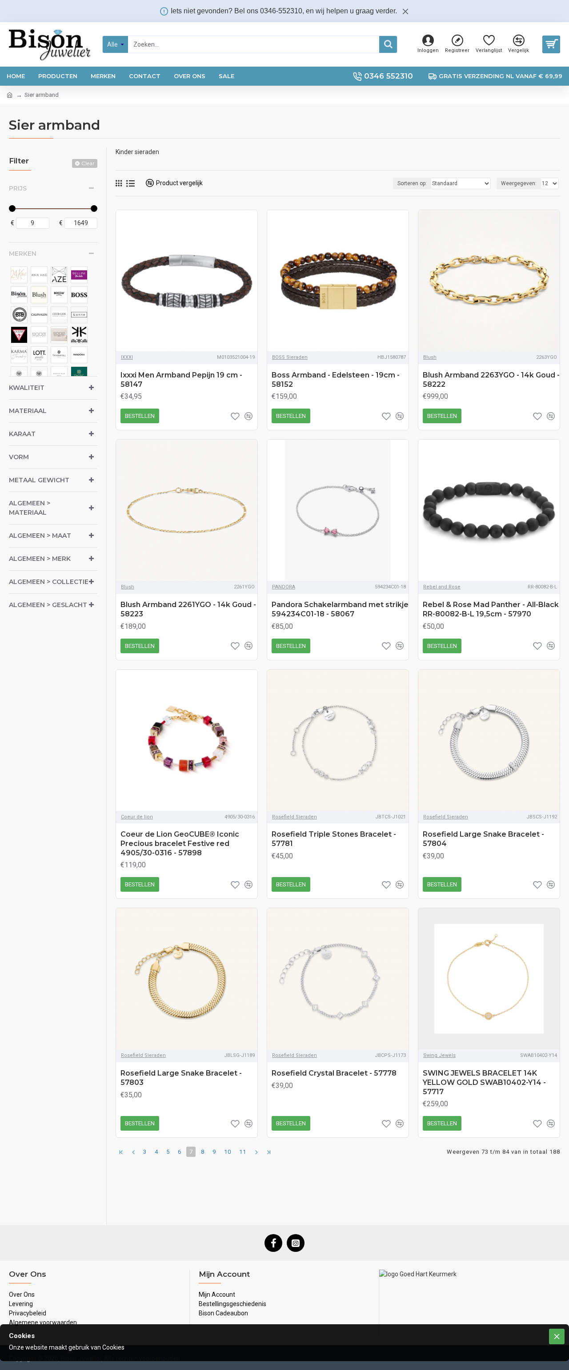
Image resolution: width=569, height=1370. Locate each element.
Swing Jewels (439, 1055)
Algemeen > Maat (40, 536)
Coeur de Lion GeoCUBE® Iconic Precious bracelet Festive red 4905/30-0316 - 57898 (179, 843)
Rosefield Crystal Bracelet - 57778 (334, 1073)
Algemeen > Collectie (48, 582)
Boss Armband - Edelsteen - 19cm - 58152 (336, 380)
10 (227, 1151)
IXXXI (127, 357)
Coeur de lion (137, 817)
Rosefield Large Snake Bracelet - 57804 (483, 839)
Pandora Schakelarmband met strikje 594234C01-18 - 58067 (340, 609)
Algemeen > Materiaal (29, 507)
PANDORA (283, 587)
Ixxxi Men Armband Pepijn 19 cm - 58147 (181, 380)
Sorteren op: (412, 183)
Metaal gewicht (39, 480)
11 (242, 1151)
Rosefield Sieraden (294, 817)
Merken (22, 254)
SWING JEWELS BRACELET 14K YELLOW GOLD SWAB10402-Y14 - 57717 (484, 1082)
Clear (88, 163)
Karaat (22, 434)
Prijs (18, 188)
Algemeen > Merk (40, 559)
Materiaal (28, 411)
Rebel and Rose (442, 587)
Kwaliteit (26, 388)
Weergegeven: (519, 183)
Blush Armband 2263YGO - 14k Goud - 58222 (491, 380)
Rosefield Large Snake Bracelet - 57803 (181, 1078)
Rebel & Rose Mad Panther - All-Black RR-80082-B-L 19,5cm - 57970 (491, 609)
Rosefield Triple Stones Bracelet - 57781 (334, 839)
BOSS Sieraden (290, 357)
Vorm (19, 457)
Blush (430, 357)
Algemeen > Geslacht (48, 605)
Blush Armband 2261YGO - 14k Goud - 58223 (188, 609)
